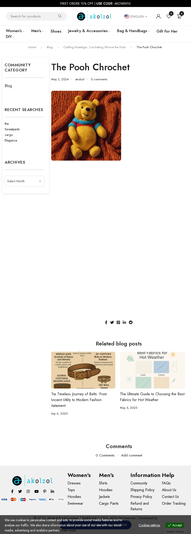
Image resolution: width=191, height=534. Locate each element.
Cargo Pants (109, 503)
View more (68, 530)
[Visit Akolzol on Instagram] (28, 491)
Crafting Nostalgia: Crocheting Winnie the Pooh (94, 47)
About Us (169, 490)
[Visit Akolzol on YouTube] (36, 491)
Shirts (103, 483)
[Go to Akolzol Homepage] (32, 480)
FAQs (166, 483)
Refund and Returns (139, 506)
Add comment (131, 455)
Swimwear (75, 503)
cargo (9, 134)
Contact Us (170, 496)
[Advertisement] (118, 197)
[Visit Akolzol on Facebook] (12, 491)
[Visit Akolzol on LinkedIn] (52, 491)
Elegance (11, 140)
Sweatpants (12, 129)
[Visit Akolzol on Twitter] (20, 491)
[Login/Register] (158, 16)
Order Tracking (174, 503)
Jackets (104, 496)
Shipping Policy (142, 490)
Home (32, 47)
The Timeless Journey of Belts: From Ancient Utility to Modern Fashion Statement (78, 399)
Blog (50, 47)
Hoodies (74, 496)
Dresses (74, 483)
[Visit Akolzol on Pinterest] (44, 491)
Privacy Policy (141, 496)
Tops (71, 490)
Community (138, 483)
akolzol (79, 79)
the (7, 123)
